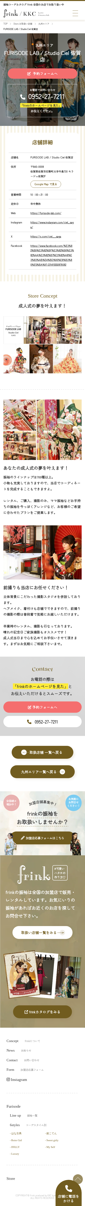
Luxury (15, 1153)
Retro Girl (16, 1140)
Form (25, 1070)
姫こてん (51, 1133)
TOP (78, 1179)
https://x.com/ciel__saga (45, 236)
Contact (23, 1060)
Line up (23, 1115)
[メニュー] (75, 13)
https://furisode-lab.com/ (45, 213)
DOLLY (15, 1147)
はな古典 (16, 1133)
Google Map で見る (45, 184)
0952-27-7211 (46, 96)
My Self (50, 1147)
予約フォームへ (45, 73)
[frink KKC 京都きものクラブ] (26, 13)
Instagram (18, 1079)
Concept (23, 1041)
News (19, 1050)
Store (11, 1178)
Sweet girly (52, 1140)
